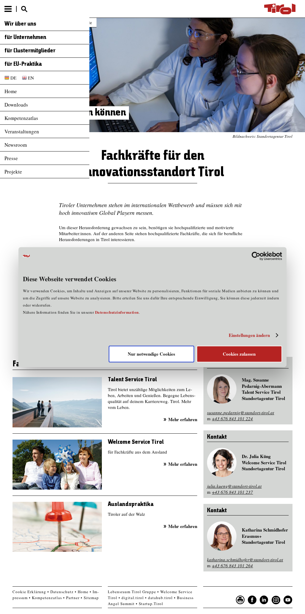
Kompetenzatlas (21, 118)
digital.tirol (133, 597)
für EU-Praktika (23, 64)
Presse (11, 158)
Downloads (16, 104)
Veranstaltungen (21, 131)
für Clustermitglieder (29, 51)
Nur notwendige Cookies (151, 354)
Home (10, 91)
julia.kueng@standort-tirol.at (234, 486)
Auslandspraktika (130, 504)
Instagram (276, 600)
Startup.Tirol (151, 603)
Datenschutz (62, 591)
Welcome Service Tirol (136, 442)
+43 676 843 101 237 (232, 492)
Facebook (252, 600)
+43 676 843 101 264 (232, 565)
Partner (73, 597)
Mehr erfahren (182, 419)
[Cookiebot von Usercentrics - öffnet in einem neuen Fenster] (256, 255)
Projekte (13, 171)
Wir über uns (20, 24)
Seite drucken (240, 600)
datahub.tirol (160, 597)
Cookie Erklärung (29, 591)
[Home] (279, 9)
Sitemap (91, 597)
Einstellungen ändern (249, 335)
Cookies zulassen (239, 354)
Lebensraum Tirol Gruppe (132, 591)
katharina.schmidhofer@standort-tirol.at (245, 560)
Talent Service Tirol (132, 379)
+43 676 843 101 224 (232, 418)
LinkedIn (264, 600)
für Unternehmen (25, 37)
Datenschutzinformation (117, 312)
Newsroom (15, 144)
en (31, 78)
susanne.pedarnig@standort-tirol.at (240, 412)
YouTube (288, 600)
